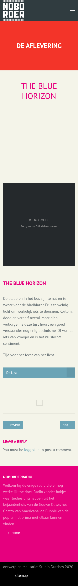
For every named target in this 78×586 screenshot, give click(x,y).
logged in (32, 449)
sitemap (21, 575)
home (15, 533)
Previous (14, 424)
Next (66, 424)
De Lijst (11, 373)
